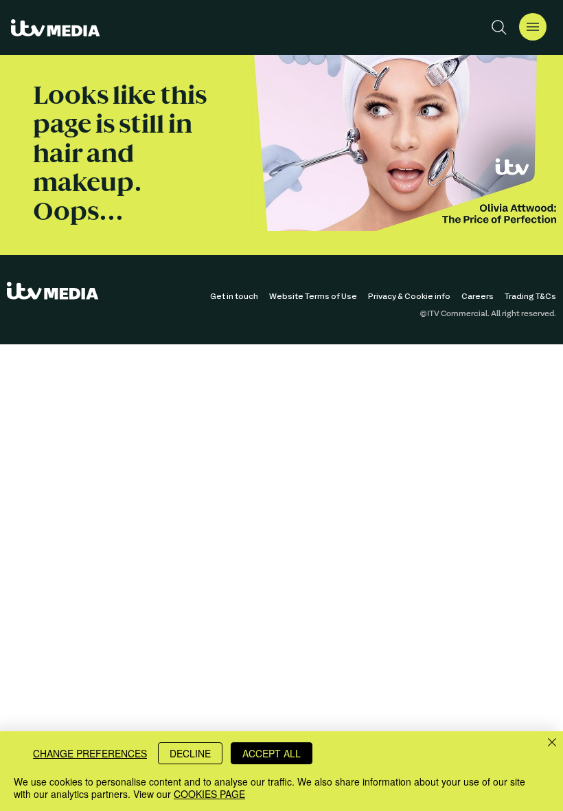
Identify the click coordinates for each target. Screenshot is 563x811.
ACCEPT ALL (271, 753)
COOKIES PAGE (209, 794)
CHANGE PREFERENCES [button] (90, 753)
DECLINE (190, 753)
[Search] (499, 27)
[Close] (552, 743)
